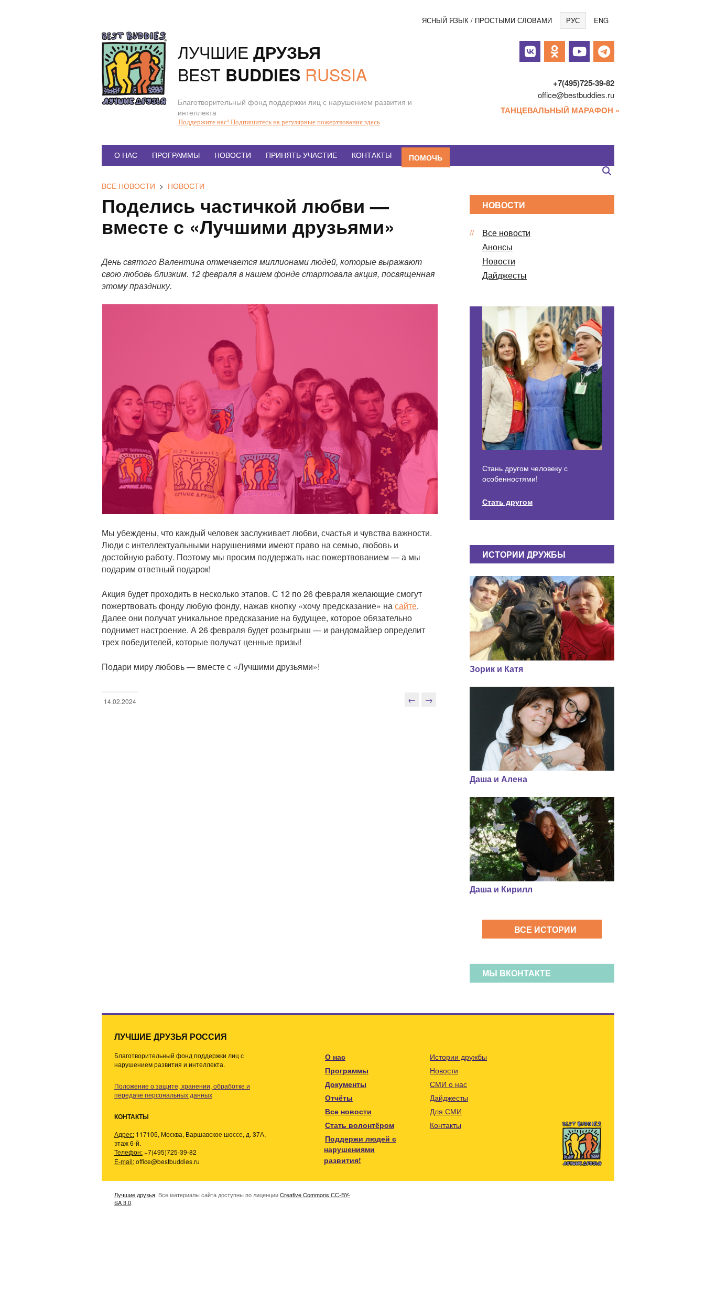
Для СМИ (446, 1111)
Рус (573, 20)
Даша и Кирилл (501, 889)
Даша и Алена (498, 779)
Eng (601, 20)
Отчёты (339, 1097)
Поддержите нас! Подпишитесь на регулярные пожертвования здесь (279, 122)
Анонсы (497, 247)
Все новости (128, 185)
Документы (345, 1084)
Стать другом (507, 501)
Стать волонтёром (359, 1125)
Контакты (372, 155)
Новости (232, 155)
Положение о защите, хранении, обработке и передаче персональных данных (182, 1090)
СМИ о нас (448, 1084)
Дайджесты (504, 275)
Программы (176, 155)
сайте (406, 606)
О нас (125, 155)
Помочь (425, 157)
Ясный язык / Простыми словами (487, 20)
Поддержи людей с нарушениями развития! (360, 1149)
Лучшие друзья (134, 1194)
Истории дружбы (458, 1056)
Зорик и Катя (496, 669)
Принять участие (301, 155)
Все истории (545, 929)
